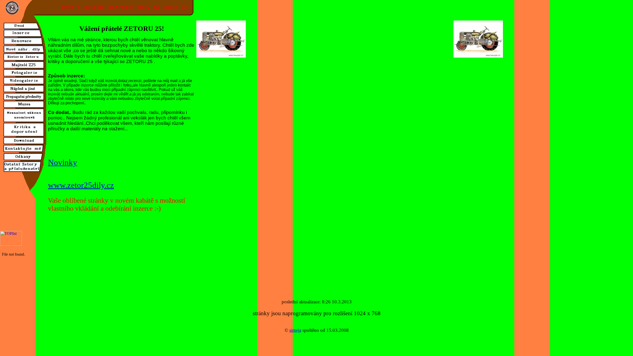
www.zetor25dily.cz (81, 185)
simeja (295, 330)
